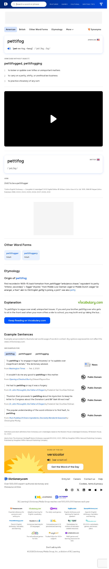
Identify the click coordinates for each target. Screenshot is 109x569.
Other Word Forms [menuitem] (38, 29)
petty (73, 290)
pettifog (21, 278)
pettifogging (42, 354)
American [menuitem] (10, 29)
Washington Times (17, 368)
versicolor (55, 454)
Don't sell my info (53, 547)
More (68, 29)
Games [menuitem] (65, 4)
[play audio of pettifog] (9, 48)
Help (100, 479)
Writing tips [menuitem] (89, 4)
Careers (77, 479)
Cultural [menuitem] (75, 4)
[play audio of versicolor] (48, 460)
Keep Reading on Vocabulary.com (27, 320)
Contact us (89, 479)
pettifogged (25, 354)
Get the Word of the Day (65, 466)
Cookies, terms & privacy (91, 483)
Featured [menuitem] (54, 4)
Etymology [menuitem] (57, 29)
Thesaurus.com (101, 4)
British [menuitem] (22, 29)
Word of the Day (55, 450)
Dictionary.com (6, 4)
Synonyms (96, 29)
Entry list (66, 479)
